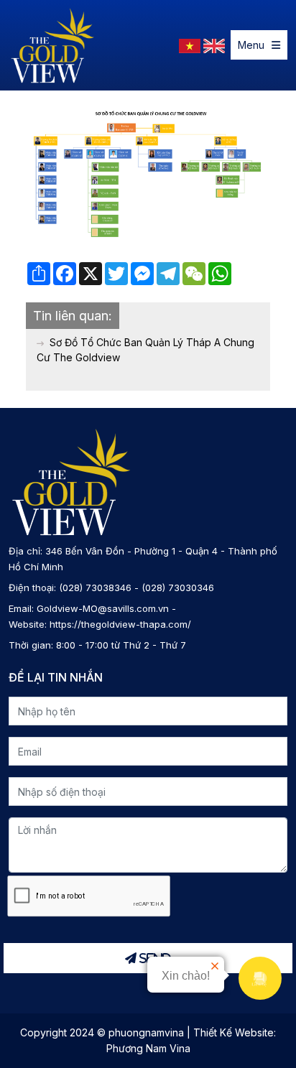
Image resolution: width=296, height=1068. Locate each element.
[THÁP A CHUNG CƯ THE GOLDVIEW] (53, 45)
